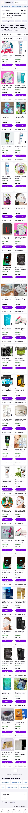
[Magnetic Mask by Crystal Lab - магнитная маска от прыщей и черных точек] (7, 714)
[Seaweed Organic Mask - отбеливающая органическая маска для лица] (7, 381)
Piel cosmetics (5, 782)
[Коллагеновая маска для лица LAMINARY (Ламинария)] (7, 684)
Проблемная (19, 38)
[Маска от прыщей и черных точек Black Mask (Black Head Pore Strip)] (7, 653)
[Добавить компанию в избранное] (25, 10)
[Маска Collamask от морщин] (7, 138)
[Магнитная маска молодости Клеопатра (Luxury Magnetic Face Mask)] (20, 502)
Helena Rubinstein (12, 787)
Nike (3, 787)
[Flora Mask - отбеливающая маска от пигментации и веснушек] (20, 138)
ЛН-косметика (24, 787)
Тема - (8, 802)
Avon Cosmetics (16, 782)
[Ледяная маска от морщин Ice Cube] (7, 320)
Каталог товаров (5, 6)
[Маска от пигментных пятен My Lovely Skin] (20, 320)
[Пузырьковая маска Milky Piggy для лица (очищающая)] (20, 411)
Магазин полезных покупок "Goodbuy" (16, 13)
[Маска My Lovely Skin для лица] (7, 108)
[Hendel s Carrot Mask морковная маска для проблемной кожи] (7, 502)
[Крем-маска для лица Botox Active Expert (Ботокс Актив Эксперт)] (20, 290)
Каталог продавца (8, 21)
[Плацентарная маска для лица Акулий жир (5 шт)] (7, 593)
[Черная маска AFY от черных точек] (20, 653)
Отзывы (18, 21)
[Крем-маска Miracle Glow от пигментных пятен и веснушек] (7, 47)
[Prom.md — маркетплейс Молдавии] (2, 2)
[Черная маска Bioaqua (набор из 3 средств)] (7, 350)
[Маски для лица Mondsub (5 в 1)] (7, 199)
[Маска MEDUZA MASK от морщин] (20, 744)
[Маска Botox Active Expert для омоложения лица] (7, 77)
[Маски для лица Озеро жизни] (20, 562)
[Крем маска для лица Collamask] (20, 108)
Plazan (25, 782)
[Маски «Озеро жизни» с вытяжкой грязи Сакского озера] (7, 562)
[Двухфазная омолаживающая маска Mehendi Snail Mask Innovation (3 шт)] (20, 684)
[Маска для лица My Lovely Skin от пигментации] (7, 532)
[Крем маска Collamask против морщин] (7, 441)
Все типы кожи (8, 38)
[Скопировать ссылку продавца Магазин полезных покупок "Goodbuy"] (22, 10)
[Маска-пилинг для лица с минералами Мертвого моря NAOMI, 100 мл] (20, 77)
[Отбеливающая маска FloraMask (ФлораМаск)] (7, 168)
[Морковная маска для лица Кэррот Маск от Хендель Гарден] (7, 472)
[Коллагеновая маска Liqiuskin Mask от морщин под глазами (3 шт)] (7, 229)
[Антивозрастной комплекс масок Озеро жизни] (7, 259)
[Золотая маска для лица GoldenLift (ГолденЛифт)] (20, 381)
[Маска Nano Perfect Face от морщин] (7, 411)
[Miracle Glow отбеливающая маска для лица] (20, 441)
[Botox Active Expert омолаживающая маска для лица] (7, 290)
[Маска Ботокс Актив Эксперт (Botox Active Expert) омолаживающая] (20, 229)
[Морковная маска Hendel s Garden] (20, 472)
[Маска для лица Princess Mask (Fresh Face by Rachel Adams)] (20, 623)
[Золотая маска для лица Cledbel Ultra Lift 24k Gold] (20, 593)
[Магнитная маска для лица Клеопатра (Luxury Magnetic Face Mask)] (20, 199)
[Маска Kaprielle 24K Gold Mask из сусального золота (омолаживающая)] (7, 744)
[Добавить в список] (11, 51)
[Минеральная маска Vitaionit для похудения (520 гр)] (20, 350)
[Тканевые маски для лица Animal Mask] (20, 714)
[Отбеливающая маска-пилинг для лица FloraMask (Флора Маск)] (20, 47)
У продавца (8, 2)
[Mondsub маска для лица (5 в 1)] (20, 168)
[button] (7, 65)
